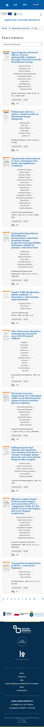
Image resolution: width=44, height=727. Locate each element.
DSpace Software (11, 684)
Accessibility (22, 722)
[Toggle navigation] (41, 14)
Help (21, 680)
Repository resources (21, 28)
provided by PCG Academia (28, 684)
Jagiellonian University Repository (22, 19)
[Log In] (25, 4)
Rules (22, 687)
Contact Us (22, 677)
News (22, 673)
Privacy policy (22, 690)
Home (4, 28)
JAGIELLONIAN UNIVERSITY (22, 701)
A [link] (13, 5)
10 (34, 599)
